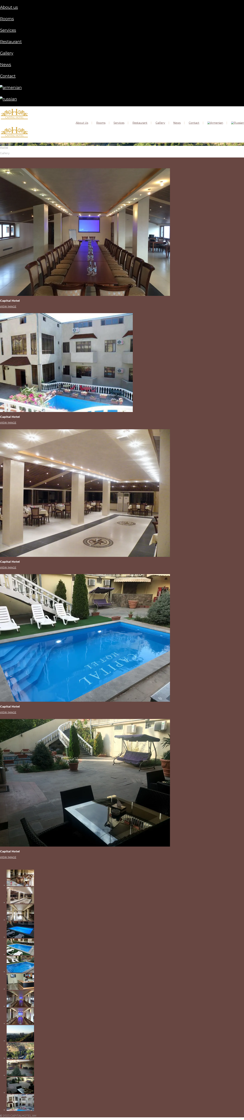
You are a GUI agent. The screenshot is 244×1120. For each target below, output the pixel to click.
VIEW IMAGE (8, 306)
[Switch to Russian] (8, 99)
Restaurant (11, 41)
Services (8, 30)
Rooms (7, 18)
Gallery (6, 53)
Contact (8, 76)
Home (4, 147)
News (5, 64)
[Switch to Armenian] (11, 87)
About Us (9, 7)
